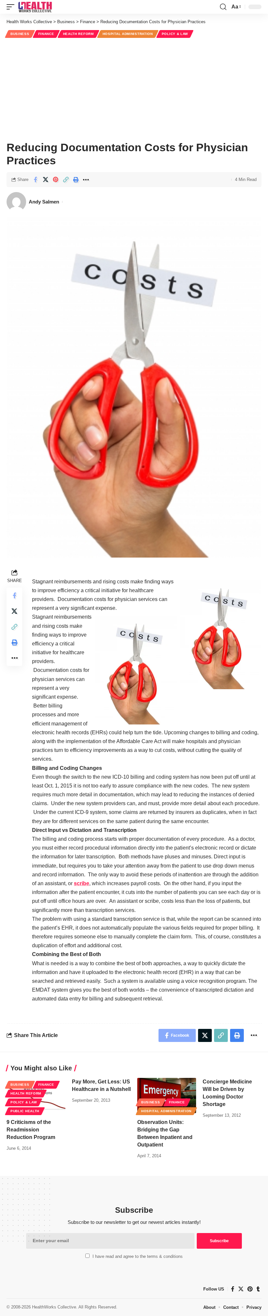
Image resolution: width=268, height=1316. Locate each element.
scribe (81, 883)
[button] (12, 7)
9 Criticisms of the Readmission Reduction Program (31, 1129)
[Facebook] (232, 1289)
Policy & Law (175, 34)
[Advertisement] (134, 88)
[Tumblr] (258, 1289)
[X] (241, 1289)
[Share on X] (45, 179)
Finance (46, 34)
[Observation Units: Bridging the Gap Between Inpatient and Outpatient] (166, 1095)
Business (19, 34)
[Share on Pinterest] (55, 179)
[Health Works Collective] (35, 7)
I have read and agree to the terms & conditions (137, 1256)
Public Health (24, 1111)
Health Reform (78, 34)
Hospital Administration (128, 34)
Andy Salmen (44, 201)
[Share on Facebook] (35, 179)
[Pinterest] (250, 1289)
